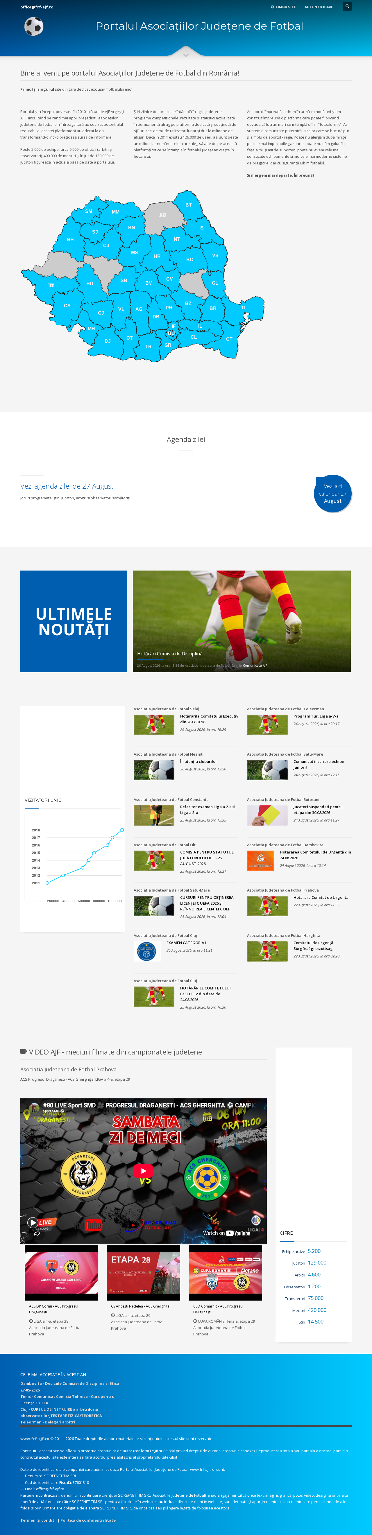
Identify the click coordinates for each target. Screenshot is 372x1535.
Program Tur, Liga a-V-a (316, 716)
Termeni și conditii (38, 1520)
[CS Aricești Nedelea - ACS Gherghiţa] (144, 1273)
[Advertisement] (186, 397)
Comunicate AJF (255, 665)
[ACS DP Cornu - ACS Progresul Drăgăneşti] (61, 1273)
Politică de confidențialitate (88, 1520)
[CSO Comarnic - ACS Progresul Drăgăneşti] (226, 1273)
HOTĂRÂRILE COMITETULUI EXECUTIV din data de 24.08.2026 (205, 993)
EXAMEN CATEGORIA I (186, 942)
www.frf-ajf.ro (34, 1438)
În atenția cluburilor (198, 761)
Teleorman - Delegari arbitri (47, 1422)
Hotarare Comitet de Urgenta (321, 897)
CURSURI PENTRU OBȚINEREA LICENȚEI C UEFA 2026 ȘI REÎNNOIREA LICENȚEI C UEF (207, 903)
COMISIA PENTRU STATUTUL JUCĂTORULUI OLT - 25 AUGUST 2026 (207, 857)
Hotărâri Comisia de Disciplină (170, 653)
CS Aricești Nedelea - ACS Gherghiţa (140, 1306)
